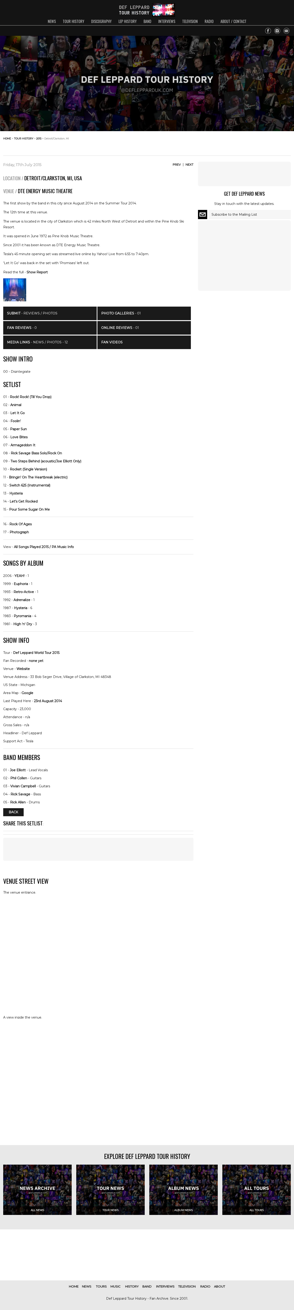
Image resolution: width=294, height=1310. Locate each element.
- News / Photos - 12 (37, 342)
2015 (38, 138)
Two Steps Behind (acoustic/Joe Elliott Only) (46, 461)
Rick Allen (18, 802)
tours (101, 1286)
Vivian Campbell (23, 786)
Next (189, 164)
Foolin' (16, 421)
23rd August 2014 (48, 701)
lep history (128, 21)
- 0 (22, 328)
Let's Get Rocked (24, 501)
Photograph (19, 532)
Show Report (37, 272)
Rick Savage (20, 794)
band (147, 21)
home (7, 138)
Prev (177, 164)
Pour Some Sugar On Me (29, 509)
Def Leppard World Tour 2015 (36, 653)
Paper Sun (18, 429)
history (132, 1286)
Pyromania (22, 616)
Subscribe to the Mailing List (234, 214)
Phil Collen (18, 778)
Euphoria (21, 584)
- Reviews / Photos (32, 313)
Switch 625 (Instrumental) (29, 485)
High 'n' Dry (22, 624)
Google (27, 693)
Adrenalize (22, 600)
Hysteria (16, 493)
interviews (166, 21)
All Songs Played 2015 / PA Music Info (44, 547)
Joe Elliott (18, 770)
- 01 (121, 313)
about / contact (233, 21)
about (219, 1286)
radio (209, 21)
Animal (15, 405)
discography (101, 21)
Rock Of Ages (20, 524)
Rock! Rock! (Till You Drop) (30, 397)
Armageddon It (23, 445)
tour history (73, 21)
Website (23, 669)
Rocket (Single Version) (28, 469)
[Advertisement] (254, 142)
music (115, 1286)
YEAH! (19, 576)
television (190, 21)
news (52, 21)
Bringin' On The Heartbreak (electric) (38, 477)
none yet (36, 661)
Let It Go (17, 413)
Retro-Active (24, 592)
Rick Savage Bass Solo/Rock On (36, 453)
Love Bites (19, 437)
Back (13, 812)
